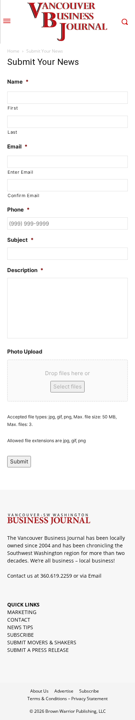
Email (95, 575)
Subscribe (89, 691)
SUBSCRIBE (20, 634)
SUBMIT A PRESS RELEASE (38, 649)
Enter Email (20, 172)
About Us (39, 691)
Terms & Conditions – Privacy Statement (67, 698)
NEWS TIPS (20, 627)
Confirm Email (24, 195)
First (13, 108)
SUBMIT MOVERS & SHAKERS (41, 642)
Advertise (63, 691)
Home (13, 51)
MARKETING (21, 612)
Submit (19, 461)
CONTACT (18, 619)
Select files (67, 386)
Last (12, 132)
